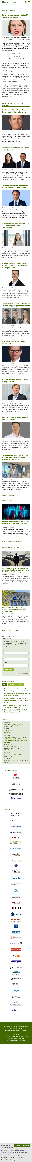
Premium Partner (10, 770)
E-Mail (5, 663)
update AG (17, 1040)
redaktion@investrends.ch (12, 1030)
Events (4, 720)
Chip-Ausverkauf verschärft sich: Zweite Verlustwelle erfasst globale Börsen (16, 700)
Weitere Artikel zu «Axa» (11, 548)
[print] (22, 59)
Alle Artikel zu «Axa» (10, 630)
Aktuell (5, 11)
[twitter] (17, 59)
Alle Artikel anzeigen (10, 495)
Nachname (7, 657)
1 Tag (4, 684)
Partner (7, 809)
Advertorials (7, 501)
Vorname (6, 651)
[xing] (12, 59)
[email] (20, 59)
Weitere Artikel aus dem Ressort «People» (14, 104)
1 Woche (11, 684)
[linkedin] (9, 59)
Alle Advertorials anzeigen (12, 542)
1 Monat (19, 684)
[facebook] (14, 59)
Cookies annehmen (22, 1145)
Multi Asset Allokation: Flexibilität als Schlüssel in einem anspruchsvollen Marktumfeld (15, 523)
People (12, 11)
